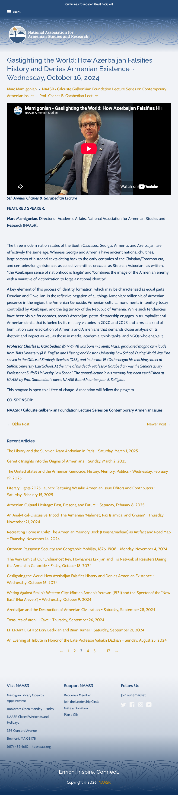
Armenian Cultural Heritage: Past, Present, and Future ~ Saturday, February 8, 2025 (75, 505)
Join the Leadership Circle (81, 702)
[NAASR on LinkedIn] (157, 705)
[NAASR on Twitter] (123, 705)
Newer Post (156, 424)
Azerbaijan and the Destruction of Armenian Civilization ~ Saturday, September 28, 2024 (81, 609)
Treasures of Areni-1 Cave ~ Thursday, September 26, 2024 (55, 620)
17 (108, 651)
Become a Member (77, 695)
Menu (17, 12)
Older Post (20, 424)
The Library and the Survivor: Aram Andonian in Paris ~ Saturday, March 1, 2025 (72, 451)
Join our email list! (133, 695)
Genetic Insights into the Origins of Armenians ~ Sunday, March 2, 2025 (66, 461)
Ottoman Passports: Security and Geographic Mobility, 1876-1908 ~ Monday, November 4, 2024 (87, 549)
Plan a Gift (71, 715)
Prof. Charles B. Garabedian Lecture (68, 95)
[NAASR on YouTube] (149, 705)
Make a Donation (76, 708)
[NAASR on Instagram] (140, 705)
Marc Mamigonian (22, 89)
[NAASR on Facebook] (132, 705)
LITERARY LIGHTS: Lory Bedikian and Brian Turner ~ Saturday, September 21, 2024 (75, 630)
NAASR (105, 782)
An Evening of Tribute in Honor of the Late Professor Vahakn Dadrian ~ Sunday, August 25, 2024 (87, 640)
